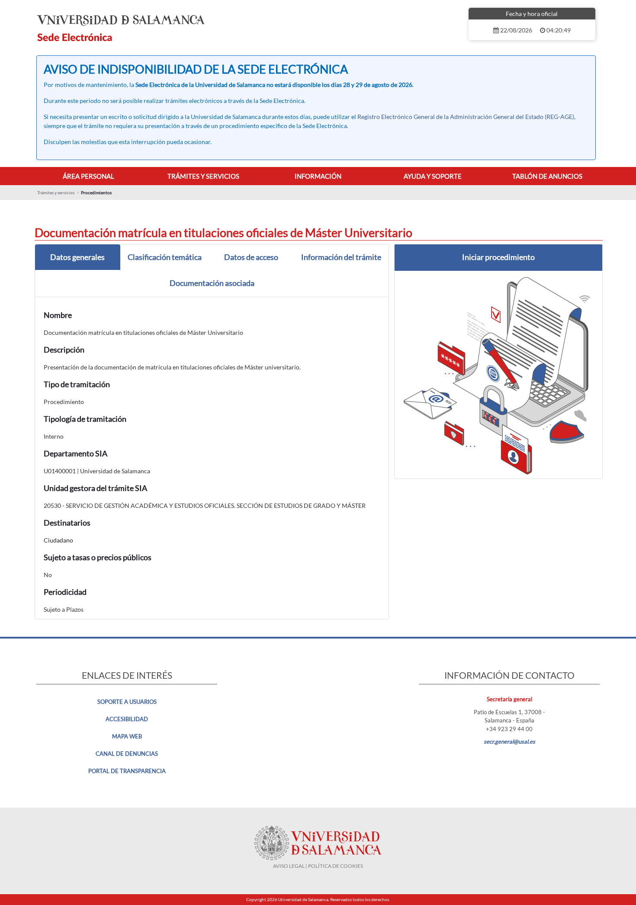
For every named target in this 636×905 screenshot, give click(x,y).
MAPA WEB (127, 736)
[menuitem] (88, 176)
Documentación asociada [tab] (212, 283)
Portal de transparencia (127, 770)
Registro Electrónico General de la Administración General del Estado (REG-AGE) (465, 116)
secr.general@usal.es (509, 741)
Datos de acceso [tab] (251, 257)
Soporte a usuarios (127, 701)
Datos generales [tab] (77, 257)
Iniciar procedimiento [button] (498, 257)
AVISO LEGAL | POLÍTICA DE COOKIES (318, 866)
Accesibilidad (127, 719)
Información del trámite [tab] (341, 257)
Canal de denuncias (127, 753)
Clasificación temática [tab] (165, 257)
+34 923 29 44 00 (509, 728)
